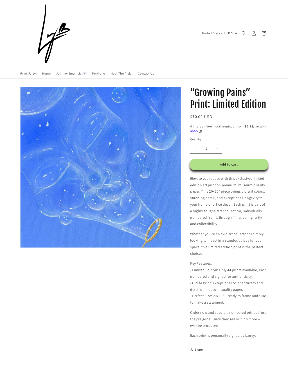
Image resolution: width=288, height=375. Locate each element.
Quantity (195, 139)
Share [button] (199, 350)
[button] (244, 33)
